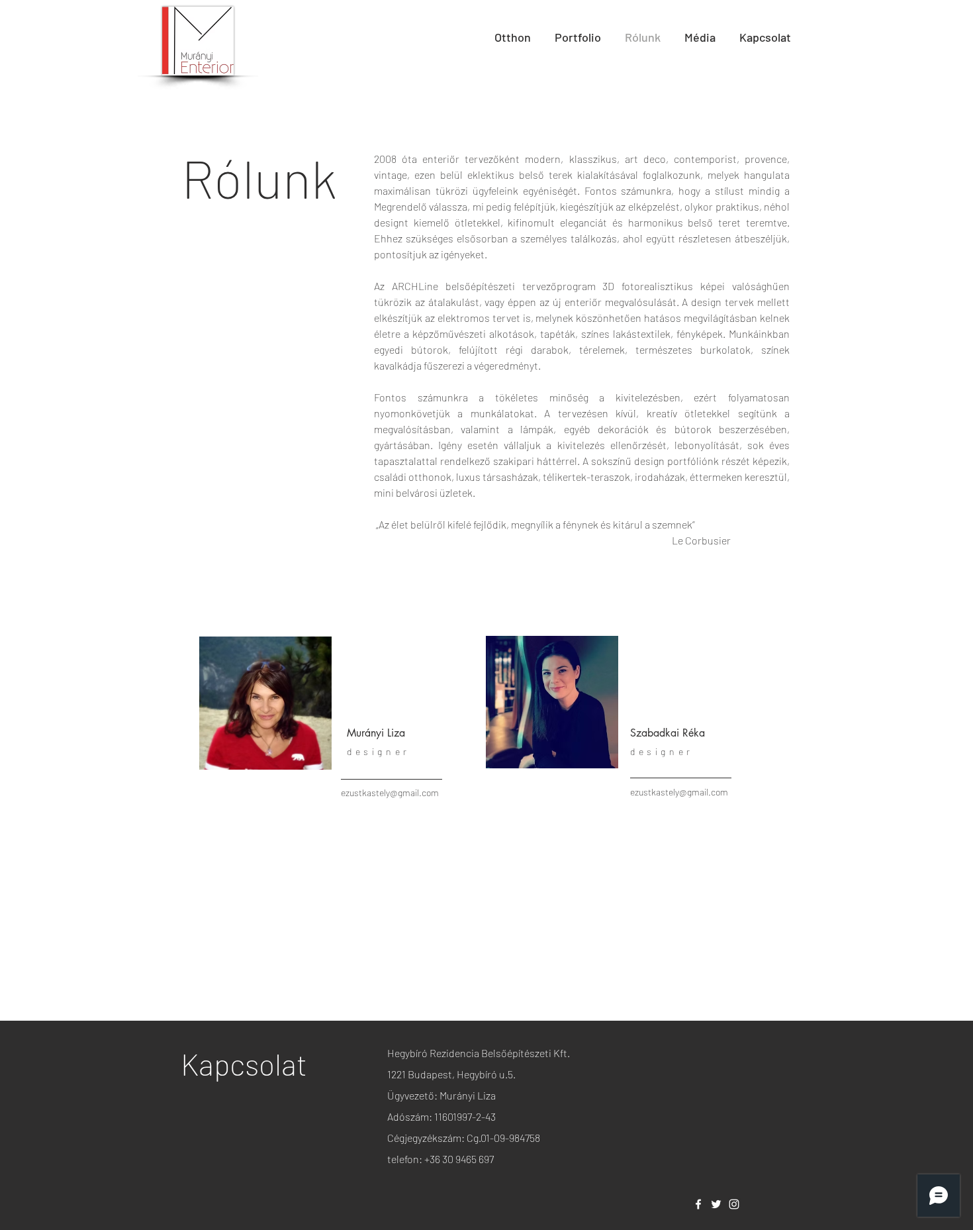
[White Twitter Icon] (716, 1204)
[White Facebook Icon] (698, 1204)
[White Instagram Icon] (734, 1204)
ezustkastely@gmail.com (390, 792)
